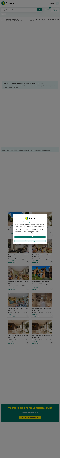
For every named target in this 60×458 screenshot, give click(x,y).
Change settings (30, 241)
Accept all (30, 237)
